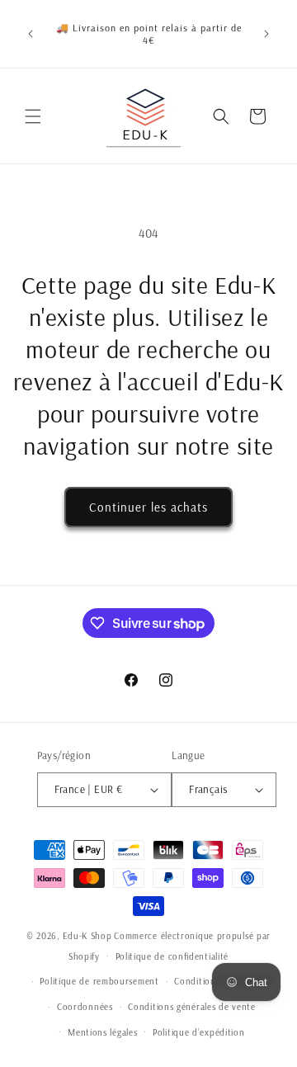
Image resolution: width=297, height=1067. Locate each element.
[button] (33, 116)
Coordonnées (85, 1007)
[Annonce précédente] (30, 34)
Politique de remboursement (99, 981)
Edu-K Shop (87, 936)
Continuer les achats (148, 507)
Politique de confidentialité (172, 956)
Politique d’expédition (198, 1032)
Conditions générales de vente (191, 1007)
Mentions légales (102, 1032)
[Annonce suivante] (266, 34)
